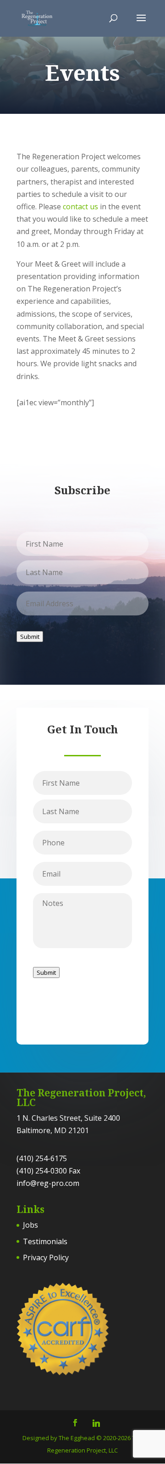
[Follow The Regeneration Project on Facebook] (75, 1423)
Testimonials (45, 1241)
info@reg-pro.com (47, 1183)
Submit (29, 636)
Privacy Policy (46, 1257)
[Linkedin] (96, 1423)
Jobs (30, 1225)
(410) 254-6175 (41, 1158)
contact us (80, 206)
